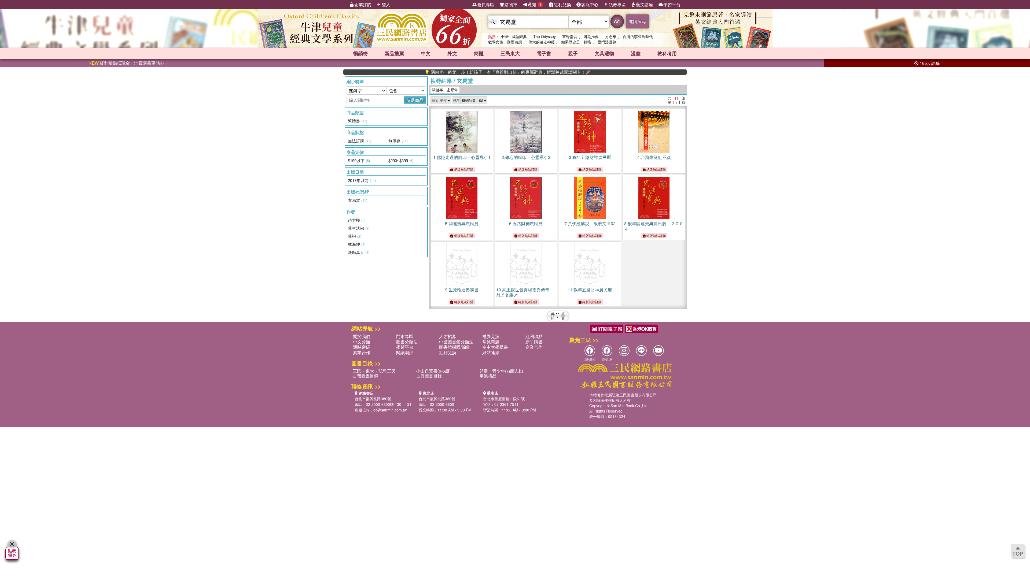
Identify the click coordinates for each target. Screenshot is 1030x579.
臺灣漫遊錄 (607, 41)
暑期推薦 (591, 36)
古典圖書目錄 (429, 376)
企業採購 (362, 4)
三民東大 (510, 53)
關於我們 (361, 336)
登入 (386, 4)
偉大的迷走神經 (541, 41)
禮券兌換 (490, 336)
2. (526, 157)
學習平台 (671, 4)
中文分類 (361, 342)
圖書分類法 (407, 342)
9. (462, 290)
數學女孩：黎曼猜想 (505, 41)
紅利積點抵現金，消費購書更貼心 (126, 63)
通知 (534, 4)
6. (526, 223)
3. (590, 157)
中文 (426, 53)
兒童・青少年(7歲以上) (501, 371)
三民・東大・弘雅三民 (374, 371)
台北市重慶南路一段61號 (504, 398)
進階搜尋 (637, 21)
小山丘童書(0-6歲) (433, 371)
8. (653, 226)
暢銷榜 (360, 53)
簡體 (479, 53)
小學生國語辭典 (514, 36)
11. (590, 290)
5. (462, 223)
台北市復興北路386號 (373, 398)
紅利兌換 (562, 4)
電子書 (544, 53)
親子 (573, 53)
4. (654, 157)
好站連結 (490, 352)
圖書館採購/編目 (454, 347)
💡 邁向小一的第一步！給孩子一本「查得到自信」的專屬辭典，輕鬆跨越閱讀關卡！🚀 (482, 72)
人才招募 (447, 336)
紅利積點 (534, 336)
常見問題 (490, 342)
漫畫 (636, 53)
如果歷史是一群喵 (576, 41)
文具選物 (604, 53)
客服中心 (589, 4)
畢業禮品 (487, 376)
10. (525, 292)
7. (590, 223)
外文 (452, 53)
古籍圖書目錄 (365, 376)
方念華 (610, 36)
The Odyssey (544, 36)
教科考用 (667, 53)
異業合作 (361, 352)
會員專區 (485, 4)
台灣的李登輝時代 (638, 36)
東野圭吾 (569, 36)
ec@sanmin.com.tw (390, 410)
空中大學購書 (495, 347)
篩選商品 (415, 100)
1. (462, 157)
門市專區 (404, 336)
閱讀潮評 (404, 352)
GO (617, 21)
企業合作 (534, 347)
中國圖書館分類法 (456, 342)
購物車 (511, 4)
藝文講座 (644, 4)
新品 (394, 53)
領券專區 (617, 4)
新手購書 (534, 342)
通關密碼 (361, 347)
